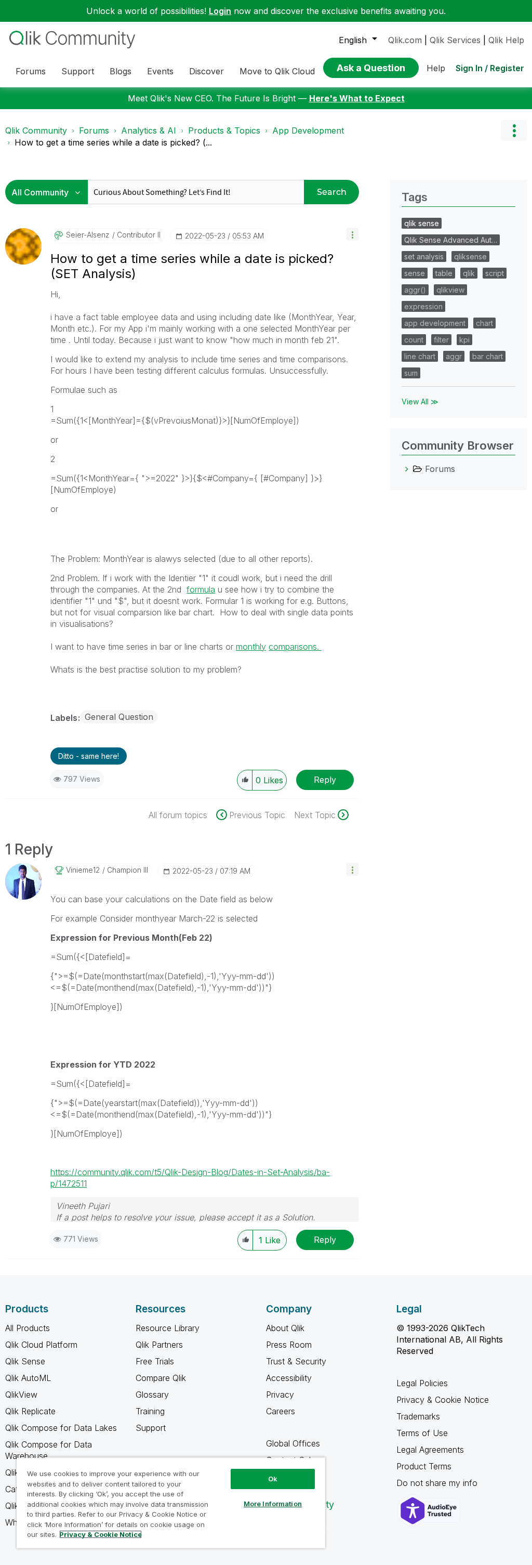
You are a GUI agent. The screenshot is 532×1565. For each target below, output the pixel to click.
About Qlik (285, 1328)
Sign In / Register (490, 68)
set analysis (424, 256)
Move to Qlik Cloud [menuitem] (277, 71)
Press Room (289, 1344)
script (494, 273)
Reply (325, 779)
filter (441, 339)
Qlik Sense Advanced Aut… (450, 239)
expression (423, 306)
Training (150, 1411)
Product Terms (423, 1466)
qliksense (470, 256)
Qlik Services (455, 40)
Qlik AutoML (28, 1378)
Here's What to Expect (357, 98)
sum (411, 373)
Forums (94, 130)
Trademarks (418, 1416)
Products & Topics (224, 130)
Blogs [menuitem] (120, 71)
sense (414, 273)
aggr (454, 356)
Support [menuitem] (77, 71)
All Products (27, 1328)
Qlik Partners (159, 1344)
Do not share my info (438, 1483)
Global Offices (293, 1443)
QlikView (21, 1394)
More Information (273, 1504)
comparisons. (295, 646)
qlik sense (421, 223)
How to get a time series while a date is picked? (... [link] (113, 142)
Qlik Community (36, 130)
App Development (308, 130)
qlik (469, 273)
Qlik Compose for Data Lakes (61, 1428)
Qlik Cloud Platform (41, 1344)
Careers (280, 1411)
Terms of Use (422, 1433)
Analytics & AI (148, 130)
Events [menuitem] (160, 71)
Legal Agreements (430, 1449)
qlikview (450, 289)
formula (201, 589)
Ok (272, 1479)
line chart (419, 356)
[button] (352, 234)
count (413, 339)
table (444, 273)
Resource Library (168, 1328)
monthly (251, 646)
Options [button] (514, 130)
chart (484, 323)
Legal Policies (422, 1383)
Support (151, 1428)
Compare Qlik (161, 1378)
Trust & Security (296, 1361)
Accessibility (289, 1378)
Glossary (152, 1394)
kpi (464, 339)
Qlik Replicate (30, 1411)
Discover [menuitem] (206, 71)
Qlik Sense (25, 1361)
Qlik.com (405, 40)
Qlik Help (506, 40)
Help (436, 68)
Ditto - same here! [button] (88, 756)
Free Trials (155, 1361)
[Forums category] (407, 469)
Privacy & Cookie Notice (442, 1400)
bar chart (487, 356)
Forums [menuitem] (31, 71)
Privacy (280, 1394)
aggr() (415, 289)
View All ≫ (420, 401)
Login (220, 11)
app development (435, 323)
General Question (119, 717)
